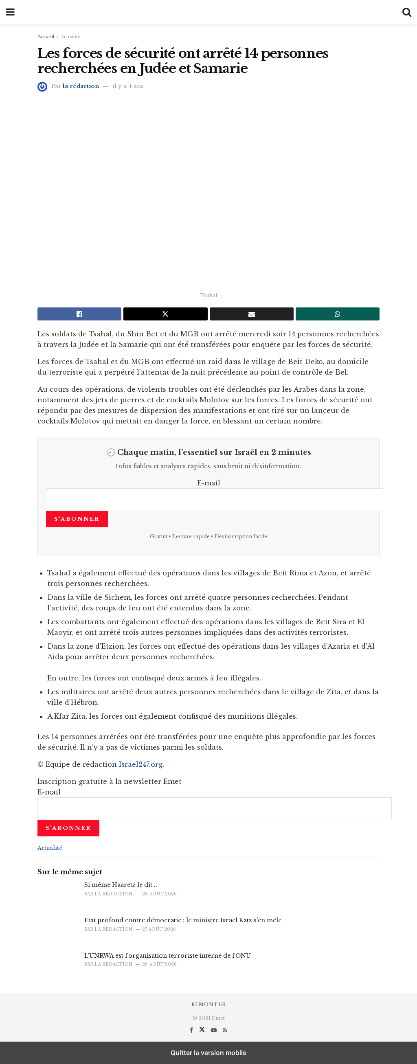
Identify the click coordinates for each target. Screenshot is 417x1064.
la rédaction (81, 86)
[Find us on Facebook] (192, 1030)
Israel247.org (140, 764)
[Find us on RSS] (225, 1030)
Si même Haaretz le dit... (120, 884)
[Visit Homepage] (208, 12)
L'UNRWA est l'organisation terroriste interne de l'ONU (167, 955)
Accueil (45, 36)
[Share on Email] (252, 313)
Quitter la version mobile (208, 1053)
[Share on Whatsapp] (338, 313)
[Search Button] (407, 12)
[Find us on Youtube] (214, 1030)
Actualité (71, 36)
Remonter (208, 1004)
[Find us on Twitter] (202, 1030)
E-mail (208, 483)
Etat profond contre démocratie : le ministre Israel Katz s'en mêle (182, 920)
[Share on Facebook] (79, 313)
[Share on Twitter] (165, 313)
